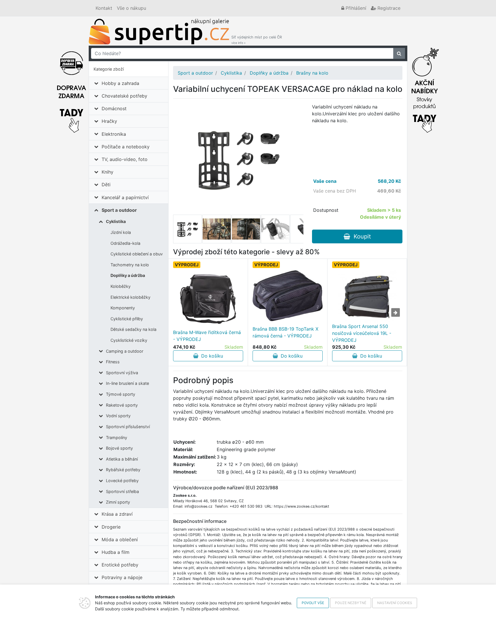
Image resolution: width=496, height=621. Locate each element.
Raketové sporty (122, 405)
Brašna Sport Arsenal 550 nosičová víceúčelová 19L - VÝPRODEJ (361, 333)
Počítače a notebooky (126, 147)
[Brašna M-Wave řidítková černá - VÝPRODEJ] (208, 299)
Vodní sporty (118, 415)
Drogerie (111, 527)
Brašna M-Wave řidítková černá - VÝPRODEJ (207, 335)
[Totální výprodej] (424, 89)
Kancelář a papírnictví (125, 197)
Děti (106, 184)
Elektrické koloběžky (130, 297)
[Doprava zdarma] (71, 89)
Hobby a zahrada (120, 83)
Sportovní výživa (122, 372)
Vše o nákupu (131, 8)
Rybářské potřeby (123, 469)
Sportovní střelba (122, 491)
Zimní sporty (118, 502)
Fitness (113, 361)
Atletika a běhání (122, 459)
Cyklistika (116, 221)
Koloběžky (121, 286)
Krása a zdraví (117, 514)
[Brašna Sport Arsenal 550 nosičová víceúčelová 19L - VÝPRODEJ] (367, 296)
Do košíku (210, 356)
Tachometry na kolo (130, 264)
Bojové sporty (119, 448)
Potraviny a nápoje (122, 577)
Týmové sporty (120, 394)
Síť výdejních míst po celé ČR (256, 39)
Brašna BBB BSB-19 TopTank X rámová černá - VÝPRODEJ (285, 332)
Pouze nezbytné (350, 603)
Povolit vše (313, 603)
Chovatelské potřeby (124, 96)
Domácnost (114, 108)
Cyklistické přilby (127, 318)
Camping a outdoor (124, 351)
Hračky (109, 121)
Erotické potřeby (120, 565)
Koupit (360, 236)
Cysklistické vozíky (129, 340)
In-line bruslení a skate (127, 383)
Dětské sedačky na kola (133, 329)
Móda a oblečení (120, 539)
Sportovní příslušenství (128, 426)
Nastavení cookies (394, 603)
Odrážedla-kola (125, 243)
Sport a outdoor (119, 210)
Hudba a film (115, 552)
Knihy (107, 172)
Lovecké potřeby (122, 480)
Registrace (388, 8)
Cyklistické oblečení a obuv (137, 253)
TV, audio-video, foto (125, 159)
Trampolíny (116, 437)
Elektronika (114, 134)
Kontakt (104, 8)
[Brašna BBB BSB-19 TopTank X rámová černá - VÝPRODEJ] (288, 295)
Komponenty (123, 307)
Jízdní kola (121, 232)
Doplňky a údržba (128, 275)
